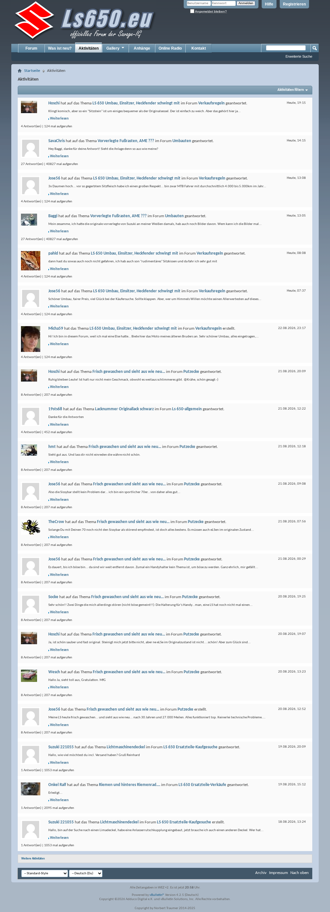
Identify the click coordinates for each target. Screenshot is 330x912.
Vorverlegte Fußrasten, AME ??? (126, 141)
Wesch (54, 672)
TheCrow (56, 522)
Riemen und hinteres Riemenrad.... (129, 785)
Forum (31, 48)
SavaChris (56, 141)
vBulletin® (157, 895)
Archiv (261, 873)
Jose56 (54, 178)
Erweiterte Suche (299, 56)
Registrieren (294, 4)
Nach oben (299, 873)
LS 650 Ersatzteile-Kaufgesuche (190, 747)
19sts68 (55, 409)
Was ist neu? (60, 48)
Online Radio (170, 48)
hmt (52, 447)
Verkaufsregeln (211, 103)
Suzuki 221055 (61, 747)
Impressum (278, 873)
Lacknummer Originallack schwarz (124, 409)
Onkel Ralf (57, 785)
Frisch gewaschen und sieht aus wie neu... (128, 372)
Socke (53, 597)
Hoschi (54, 103)
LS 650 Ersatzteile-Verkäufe (202, 785)
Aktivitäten (89, 48)
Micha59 (55, 328)
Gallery (113, 48)
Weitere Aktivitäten (33, 858)
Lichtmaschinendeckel (126, 747)
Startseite (32, 71)
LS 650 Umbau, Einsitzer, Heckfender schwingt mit (136, 103)
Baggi (52, 216)
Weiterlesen (59, 119)
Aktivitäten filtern (290, 90)
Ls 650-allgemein (187, 409)
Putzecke (191, 372)
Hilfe (269, 4)
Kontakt (198, 48)
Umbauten (181, 141)
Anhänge (142, 48)
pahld (53, 253)
